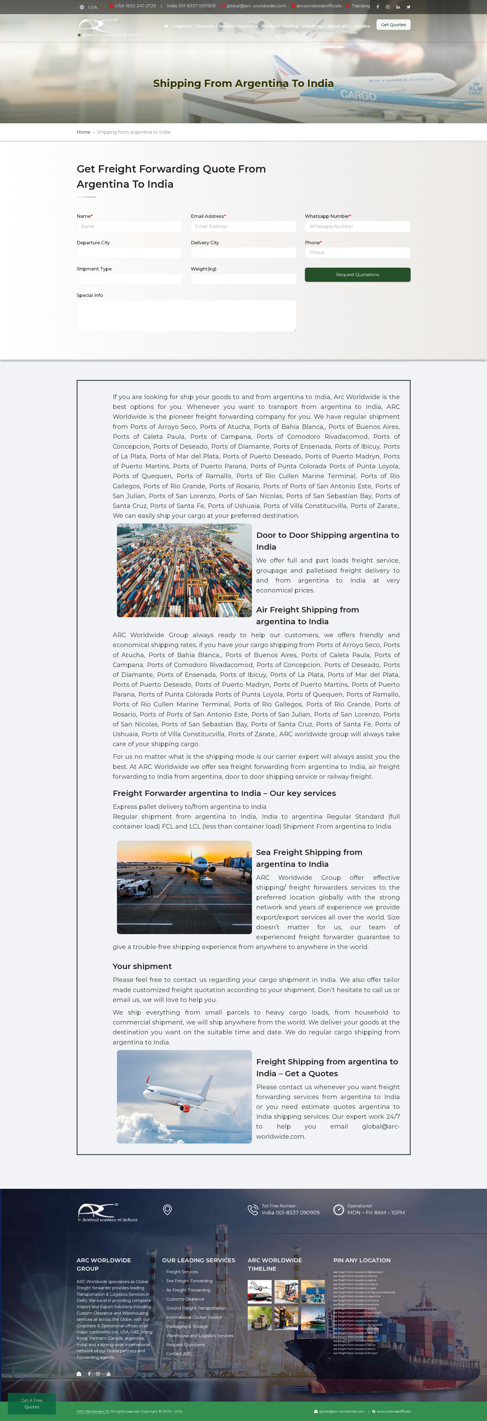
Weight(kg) (203, 269)
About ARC (338, 26)
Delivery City (205, 242)
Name (85, 216)
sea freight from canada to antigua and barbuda (364, 1292)
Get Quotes (393, 24)
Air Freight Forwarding (188, 1290)
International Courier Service (194, 1317)
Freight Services (182, 1271)
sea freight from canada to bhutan (355, 1353)
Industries (312, 26)
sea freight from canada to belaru (354, 1332)
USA (92, 7)
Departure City (93, 242)
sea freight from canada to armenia (356, 1300)
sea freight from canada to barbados (356, 1328)
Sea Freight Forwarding (189, 1280)
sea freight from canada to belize (354, 1344)
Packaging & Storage (187, 1326)
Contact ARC (179, 1353)
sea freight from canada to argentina (356, 1296)
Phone (313, 242)
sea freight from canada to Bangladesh (358, 1324)
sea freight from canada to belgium (356, 1340)
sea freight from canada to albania (355, 1275)
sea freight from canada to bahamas (356, 1316)
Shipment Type (94, 269)
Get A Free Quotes (32, 1403)
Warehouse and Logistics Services (199, 1335)
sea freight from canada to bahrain (355, 1320)
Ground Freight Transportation (196, 1308)
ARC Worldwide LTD (93, 1411)
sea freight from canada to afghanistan (358, 1272)
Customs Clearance (185, 1299)
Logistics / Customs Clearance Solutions (215, 26)
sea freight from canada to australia (356, 1304)
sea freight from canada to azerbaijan (357, 1312)
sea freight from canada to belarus (355, 1336)
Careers (362, 26)
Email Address (208, 216)
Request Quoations (185, 1344)
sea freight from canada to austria (355, 1308)
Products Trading (280, 26)
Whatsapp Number (328, 216)
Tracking (361, 5)
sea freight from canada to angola (354, 1288)
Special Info (90, 295)
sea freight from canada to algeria (354, 1280)
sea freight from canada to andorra (355, 1284)
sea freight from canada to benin (354, 1348)
